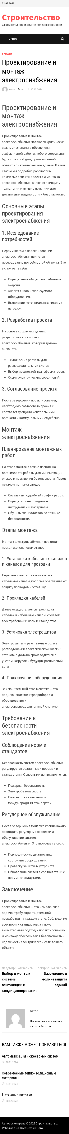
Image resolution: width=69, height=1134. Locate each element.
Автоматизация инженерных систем (30, 1056)
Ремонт (7, 54)
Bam (40, 1128)
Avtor (21, 89)
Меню (12, 39)
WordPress (27, 1128)
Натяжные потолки (17, 1095)
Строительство (31, 17)
